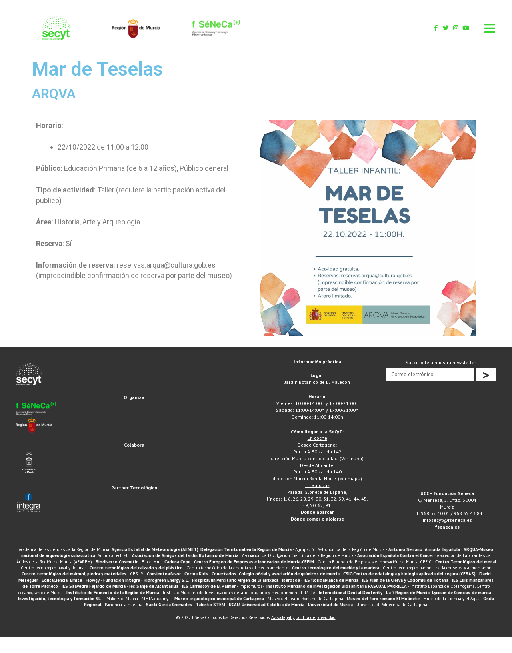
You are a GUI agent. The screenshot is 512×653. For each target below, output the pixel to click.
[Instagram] (456, 28)
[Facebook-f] (436, 28)
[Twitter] (446, 28)
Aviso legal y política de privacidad (303, 617)
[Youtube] (466, 28)
